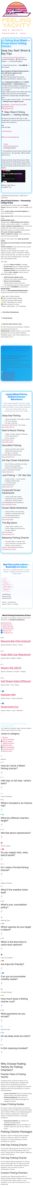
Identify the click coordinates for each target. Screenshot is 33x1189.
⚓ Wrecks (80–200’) (7, 627)
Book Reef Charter (7, 442)
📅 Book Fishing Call (7, 108)
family (7, 220)
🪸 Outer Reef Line (6, 625)
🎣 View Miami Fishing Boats (10, 312)
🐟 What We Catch (6, 745)
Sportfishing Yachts (8, 380)
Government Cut (9, 706)
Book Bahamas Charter (9, 549)
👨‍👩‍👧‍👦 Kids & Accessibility (8, 747)
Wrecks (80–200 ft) (11, 667)
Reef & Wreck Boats (8, 374)
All (4, 579)
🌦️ (14, 892)
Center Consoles (7, 378)
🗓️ (14, 907)
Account (4, 30)
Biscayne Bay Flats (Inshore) (16, 641)
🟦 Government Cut (7, 632)
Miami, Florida (16, 30)
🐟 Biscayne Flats (6, 623)
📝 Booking (4, 737)
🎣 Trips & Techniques (7, 739)
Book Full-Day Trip (7, 472)
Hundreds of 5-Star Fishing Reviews (14, 57)
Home (6, 144)
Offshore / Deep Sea (8, 376)
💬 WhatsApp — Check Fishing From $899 (13, 104)
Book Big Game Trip (8, 534)
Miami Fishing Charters (11, 146)
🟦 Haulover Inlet (6, 630)
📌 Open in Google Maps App (10, 137)
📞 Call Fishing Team (7, 106)
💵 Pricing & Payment (7, 749)
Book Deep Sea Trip (8, 427)
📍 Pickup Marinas (6, 318)
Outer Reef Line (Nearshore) (16, 654)
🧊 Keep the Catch (6, 751)
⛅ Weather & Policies (7, 743)
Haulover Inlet (8, 694)
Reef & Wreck (7, 586)
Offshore (6, 590)
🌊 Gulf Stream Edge (7, 628)
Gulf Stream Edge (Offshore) (16, 681)
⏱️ (16, 783)
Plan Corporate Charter (9, 504)
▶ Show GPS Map (5, 126)
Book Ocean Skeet (7, 519)
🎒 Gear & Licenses (6, 741)
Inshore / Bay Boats (8, 372)
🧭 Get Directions (6, 131)
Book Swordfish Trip (8, 457)
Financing (22, 33)
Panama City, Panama (8, 33)
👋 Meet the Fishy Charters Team (11, 324)
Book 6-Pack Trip (7, 487)
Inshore (5, 583)
